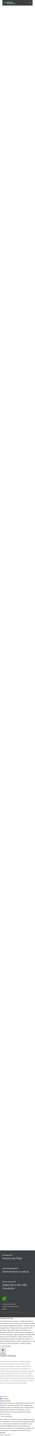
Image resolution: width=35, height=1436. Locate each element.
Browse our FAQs (12, 1258)
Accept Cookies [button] (5, 1346)
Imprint (4, 1309)
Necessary (5, 1398)
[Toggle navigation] (29, 2)
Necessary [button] (3, 1396)
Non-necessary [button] (5, 1414)
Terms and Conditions (9, 1304)
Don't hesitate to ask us (15, 1271)
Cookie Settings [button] (25, 1343)
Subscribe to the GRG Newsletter (14, 1286)
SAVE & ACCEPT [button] (5, 1435)
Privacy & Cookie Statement (10, 1306)
